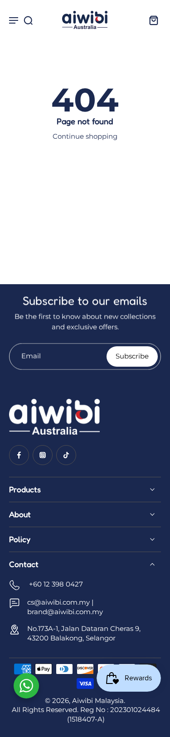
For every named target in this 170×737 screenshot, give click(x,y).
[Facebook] (19, 455)
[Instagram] (43, 455)
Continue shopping (85, 136)
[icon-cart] (151, 20)
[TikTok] (66, 455)
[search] (28, 20)
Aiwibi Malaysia (98, 700)
